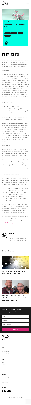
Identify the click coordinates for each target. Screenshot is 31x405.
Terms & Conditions (7, 353)
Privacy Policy (5, 351)
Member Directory (6, 377)
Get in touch (5, 380)
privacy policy (8, 312)
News (3, 362)
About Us (4, 347)
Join (3, 349)
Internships (5, 369)
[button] (28, 3)
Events (3, 364)
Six (13, 43)
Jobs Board (4, 366)
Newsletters (5, 382)
